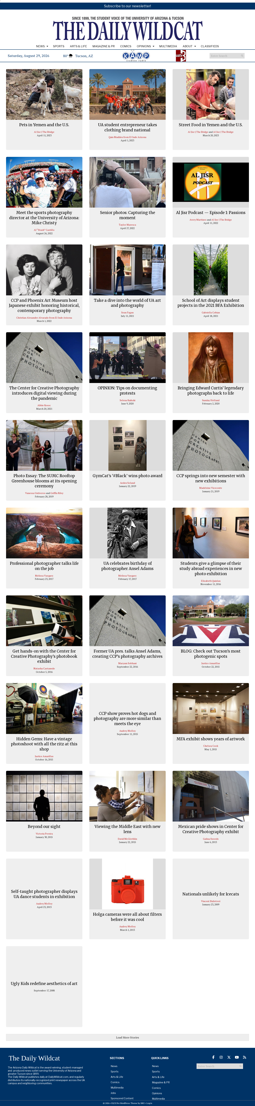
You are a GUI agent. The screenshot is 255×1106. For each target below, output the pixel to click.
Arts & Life (78, 46)
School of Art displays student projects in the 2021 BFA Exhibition (210, 303)
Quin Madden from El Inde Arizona (127, 137)
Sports (58, 46)
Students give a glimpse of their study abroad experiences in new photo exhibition (211, 568)
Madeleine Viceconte (210, 487)
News (40, 46)
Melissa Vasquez (44, 575)
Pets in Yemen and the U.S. (44, 124)
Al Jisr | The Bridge (44, 131)
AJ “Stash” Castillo (44, 229)
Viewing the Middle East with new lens (127, 829)
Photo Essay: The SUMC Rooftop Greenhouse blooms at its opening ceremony (44, 480)
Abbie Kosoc (44, 405)
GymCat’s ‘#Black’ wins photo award (127, 475)
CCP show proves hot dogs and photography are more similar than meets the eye (127, 718)
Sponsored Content (122, 1098)
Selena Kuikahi (127, 400)
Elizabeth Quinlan (210, 580)
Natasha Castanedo (44, 668)
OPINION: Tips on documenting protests (127, 391)
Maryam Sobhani (127, 663)
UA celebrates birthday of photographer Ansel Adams (127, 566)
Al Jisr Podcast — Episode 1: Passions (210, 212)
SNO (143, 1103)
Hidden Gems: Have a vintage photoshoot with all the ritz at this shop (44, 744)
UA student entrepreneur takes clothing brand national (127, 127)
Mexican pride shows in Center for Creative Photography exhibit (210, 829)
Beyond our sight (44, 826)
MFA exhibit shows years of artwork (210, 739)
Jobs (113, 1092)
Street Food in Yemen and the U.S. (211, 124)
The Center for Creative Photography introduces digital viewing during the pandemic (44, 393)
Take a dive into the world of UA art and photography (127, 303)
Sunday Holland (210, 400)
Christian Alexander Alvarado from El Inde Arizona (44, 317)
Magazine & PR (103, 46)
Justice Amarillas (210, 663)
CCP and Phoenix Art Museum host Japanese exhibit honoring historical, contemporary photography (44, 305)
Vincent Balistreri (210, 901)
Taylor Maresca (127, 224)
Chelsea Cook (210, 745)
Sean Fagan (127, 312)
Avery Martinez (198, 219)
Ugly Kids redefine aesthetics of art (44, 983)
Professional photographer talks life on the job (44, 566)
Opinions (144, 46)
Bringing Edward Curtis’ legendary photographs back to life (211, 391)
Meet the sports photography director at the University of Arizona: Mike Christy (44, 217)
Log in (149, 1103)
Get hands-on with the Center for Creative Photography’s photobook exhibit (44, 656)
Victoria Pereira (44, 833)
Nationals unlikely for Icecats (210, 894)
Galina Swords (211, 838)
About (188, 46)
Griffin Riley (56, 493)
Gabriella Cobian (211, 312)
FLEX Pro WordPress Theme (124, 1103)
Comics (125, 46)
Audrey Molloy (127, 730)
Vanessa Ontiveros (35, 493)
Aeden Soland (127, 482)
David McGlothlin (127, 838)
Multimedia (168, 46)
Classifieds (210, 46)
